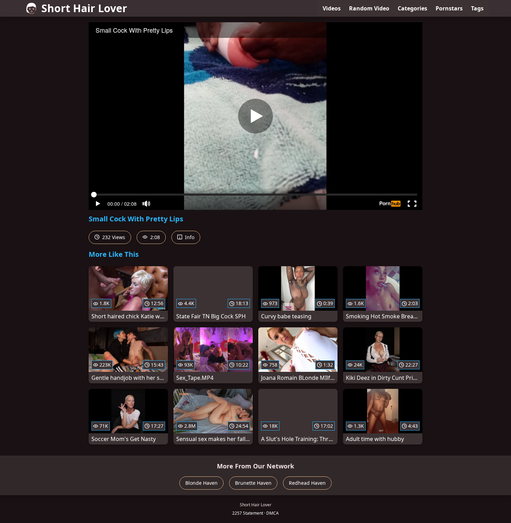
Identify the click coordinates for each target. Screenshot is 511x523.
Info (189, 237)
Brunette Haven (253, 483)
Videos (332, 8)
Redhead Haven (307, 483)
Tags (477, 8)
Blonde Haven (201, 483)
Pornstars (449, 8)
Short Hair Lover (84, 8)
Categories (412, 8)
